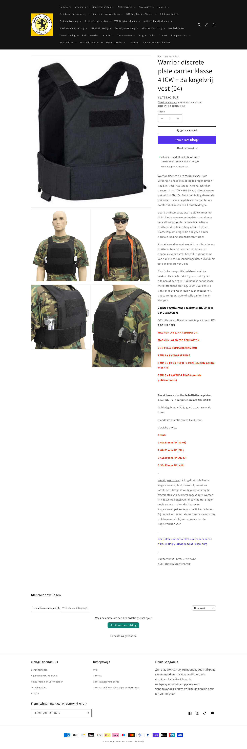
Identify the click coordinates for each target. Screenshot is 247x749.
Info (95, 669)
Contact (97, 675)
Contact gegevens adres (106, 681)
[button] (81, 6)
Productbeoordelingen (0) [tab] (46, 608)
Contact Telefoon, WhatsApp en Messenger (116, 687)
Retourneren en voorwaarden (47, 681)
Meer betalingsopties (187, 148)
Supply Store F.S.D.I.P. (118, 741)
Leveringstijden (39, 669)
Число (161, 111)
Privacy (35, 693)
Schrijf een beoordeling (123, 625)
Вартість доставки (167, 102)
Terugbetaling (38, 687)
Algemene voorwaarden (44, 675)
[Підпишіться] (87, 713)
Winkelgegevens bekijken (175, 166)
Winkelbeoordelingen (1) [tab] (75, 608)
